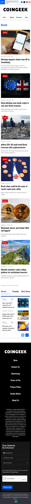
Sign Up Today (7, 487)
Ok (16, 501)
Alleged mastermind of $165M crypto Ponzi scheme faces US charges (8, 316)
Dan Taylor (3, 141)
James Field (4, 310)
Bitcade (12, 17)
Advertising (15, 373)
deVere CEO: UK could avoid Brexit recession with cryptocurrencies (14, 146)
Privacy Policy (15, 387)
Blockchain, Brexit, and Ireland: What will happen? (15, 229)
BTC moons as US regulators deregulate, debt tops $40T (8, 328)
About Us (15, 400)
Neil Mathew (3, 224)
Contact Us (15, 366)
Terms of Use (16, 380)
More (26, 17)
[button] (22, 335)
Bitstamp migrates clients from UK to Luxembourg (15, 61)
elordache (3, 100)
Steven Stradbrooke (4, 299)
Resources (19, 17)
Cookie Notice (15, 393)
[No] (29, 498)
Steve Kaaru (3, 56)
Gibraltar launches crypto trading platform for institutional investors (14, 271)
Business (5, 32)
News (4, 17)
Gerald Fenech (4, 266)
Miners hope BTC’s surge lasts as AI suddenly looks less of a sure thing (12, 2)
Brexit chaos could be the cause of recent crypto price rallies (14, 187)
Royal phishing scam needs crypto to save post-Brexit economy (15, 104)
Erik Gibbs (3, 183)
